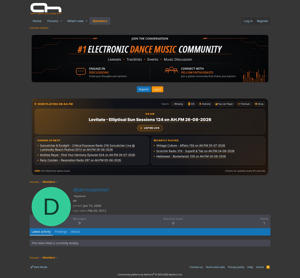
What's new (75, 21)
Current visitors (39, 28)
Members (100, 21)
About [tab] (75, 231)
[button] (61, 21)
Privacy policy (236, 267)
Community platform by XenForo (150, 274)
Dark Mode (40, 267)
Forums (52, 21)
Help (250, 267)
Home (37, 21)
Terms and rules (215, 267)
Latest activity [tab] (41, 231)
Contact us (196, 267)
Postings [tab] (61, 231)
